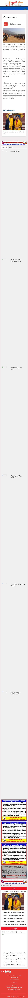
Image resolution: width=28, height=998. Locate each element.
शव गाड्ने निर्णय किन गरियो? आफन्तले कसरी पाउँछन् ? (14, 956)
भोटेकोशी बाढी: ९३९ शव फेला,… (16, 368)
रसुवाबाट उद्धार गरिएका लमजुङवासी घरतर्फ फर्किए (13, 915)
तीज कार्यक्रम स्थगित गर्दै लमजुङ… (16, 476)
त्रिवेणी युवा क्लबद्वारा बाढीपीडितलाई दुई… (15, 693)
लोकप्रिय (10, 147)
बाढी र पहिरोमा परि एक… (16, 151)
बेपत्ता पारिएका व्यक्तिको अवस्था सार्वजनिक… (18, 584)
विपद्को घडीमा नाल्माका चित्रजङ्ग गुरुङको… (16, 260)
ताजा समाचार (4, 147)
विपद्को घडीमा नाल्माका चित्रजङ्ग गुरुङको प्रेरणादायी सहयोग (14, 891)
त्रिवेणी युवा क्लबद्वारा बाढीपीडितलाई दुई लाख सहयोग (12, 932)
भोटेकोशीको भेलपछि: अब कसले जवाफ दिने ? (12, 962)
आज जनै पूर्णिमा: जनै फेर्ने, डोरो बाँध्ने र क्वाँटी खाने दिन (14, 924)
